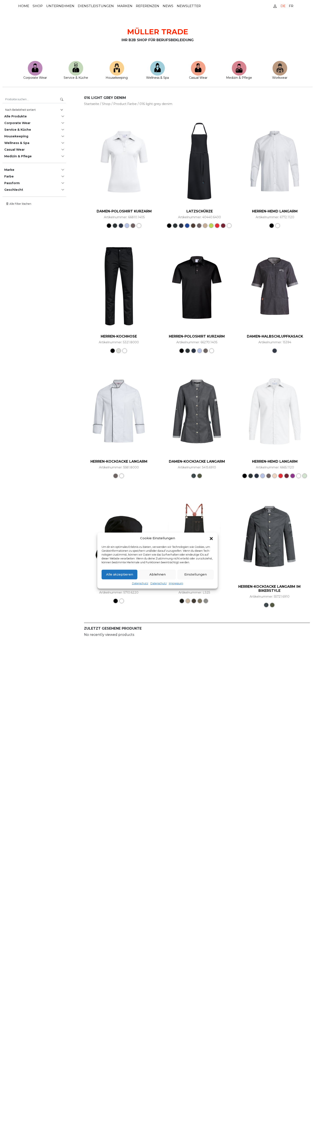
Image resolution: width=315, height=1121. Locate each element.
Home (23, 6)
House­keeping (117, 78)
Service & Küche (76, 78)
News (168, 6)
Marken (124, 6)
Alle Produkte (15, 116)
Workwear (279, 78)
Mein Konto (275, 6)
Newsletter (189, 6)
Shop (38, 6)
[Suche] (61, 99)
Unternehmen (60, 6)
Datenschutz (140, 583)
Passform (12, 183)
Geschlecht (13, 190)
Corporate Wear (35, 78)
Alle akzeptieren (119, 574)
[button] (211, 538)
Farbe (9, 176)
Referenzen (147, 6)
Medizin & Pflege (239, 78)
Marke (9, 170)
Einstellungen (195, 574)
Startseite (91, 104)
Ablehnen (157, 574)
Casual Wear (198, 78)
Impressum (176, 583)
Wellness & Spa (157, 78)
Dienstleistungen (96, 6)
